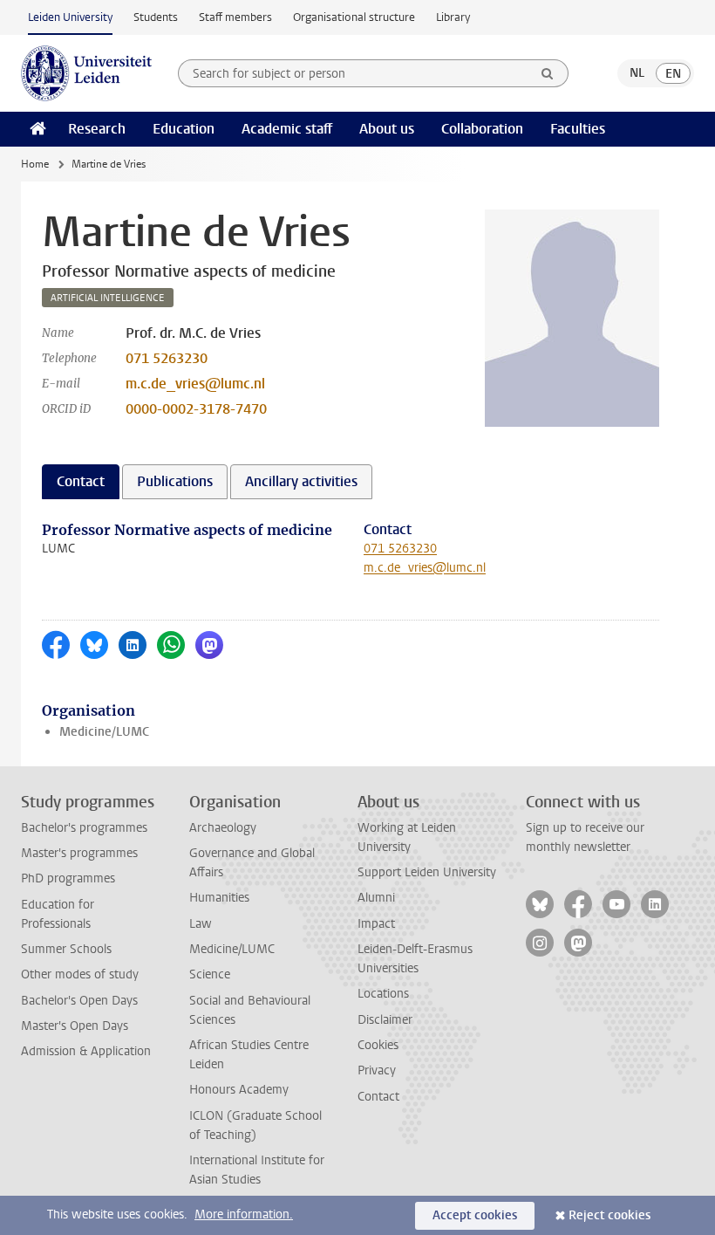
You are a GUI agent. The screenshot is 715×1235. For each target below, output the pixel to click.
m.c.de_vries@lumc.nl (195, 383)
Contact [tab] (81, 481)
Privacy (377, 1070)
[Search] (548, 73)
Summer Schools (66, 949)
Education (183, 129)
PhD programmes (68, 878)
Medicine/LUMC (104, 732)
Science (209, 974)
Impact (376, 924)
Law (200, 924)
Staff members (235, 17)
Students (155, 17)
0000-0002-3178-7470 (196, 409)
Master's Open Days (74, 1026)
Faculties (577, 129)
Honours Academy (239, 1089)
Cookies (378, 1045)
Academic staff (287, 129)
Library (453, 17)
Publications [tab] (175, 481)
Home (35, 164)
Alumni (376, 897)
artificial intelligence (108, 298)
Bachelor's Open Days (79, 1000)
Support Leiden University (427, 872)
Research (97, 129)
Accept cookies (474, 1215)
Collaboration (482, 129)
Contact (378, 1096)
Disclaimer (385, 1020)
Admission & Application (86, 1051)
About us (386, 129)
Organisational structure (354, 17)
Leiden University (70, 17)
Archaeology (222, 828)
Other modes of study (80, 974)
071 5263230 (167, 358)
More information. (243, 1214)
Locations (383, 993)
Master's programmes (79, 853)
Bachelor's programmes (84, 828)
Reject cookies (609, 1215)
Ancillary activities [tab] (301, 481)
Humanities (219, 897)
